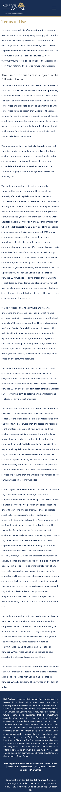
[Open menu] (54, 8)
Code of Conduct (37, 786)
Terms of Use (38, 783)
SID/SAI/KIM (19, 786)
